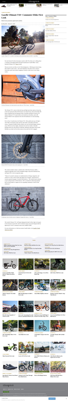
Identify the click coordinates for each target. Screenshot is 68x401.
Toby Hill (5, 23)
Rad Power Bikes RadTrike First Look (32, 245)
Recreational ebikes (28, 251)
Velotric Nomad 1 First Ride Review (31, 252)
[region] (34, 398)
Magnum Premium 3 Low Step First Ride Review (52, 25)
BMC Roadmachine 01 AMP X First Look (53, 251)
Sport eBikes (6, 251)
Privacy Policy (17, 389)
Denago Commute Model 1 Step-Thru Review (51, 36)
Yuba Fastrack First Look (8, 356)
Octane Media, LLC (16, 395)
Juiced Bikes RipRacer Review (50, 30)
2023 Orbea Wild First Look (10, 252)
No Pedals (5, 271)
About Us (5, 389)
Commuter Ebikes (5, 12)
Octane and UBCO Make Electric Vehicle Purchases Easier (9, 274)
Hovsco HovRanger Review (40, 375)
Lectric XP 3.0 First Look (24, 356)
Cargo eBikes (6, 354)
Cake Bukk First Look (23, 334)
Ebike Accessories (7, 373)
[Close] (66, 398)
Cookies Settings (6, 391)
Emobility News (6, 313)
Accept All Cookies (52, 398)
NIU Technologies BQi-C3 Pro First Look (52, 41)
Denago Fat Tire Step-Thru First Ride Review (54, 245)
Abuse (22, 389)
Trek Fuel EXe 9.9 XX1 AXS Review (52, 248)
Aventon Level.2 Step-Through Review (52, 19)
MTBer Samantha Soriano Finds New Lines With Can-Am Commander (13, 246)
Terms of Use (10, 389)
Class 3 (17, 64)
